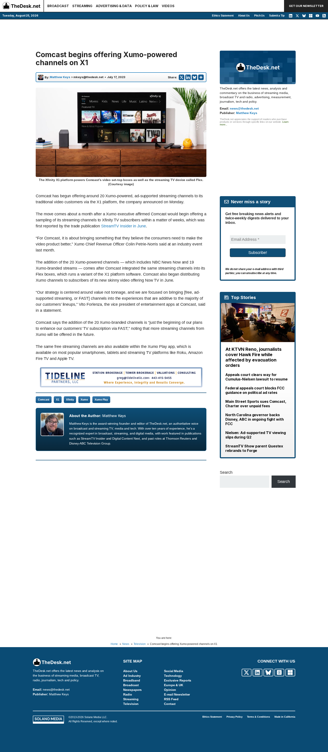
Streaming (130, 699)
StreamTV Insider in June (123, 226)
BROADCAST (58, 6)
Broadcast (131, 685)
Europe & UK (173, 685)
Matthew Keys (60, 77)
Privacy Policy (234, 716)
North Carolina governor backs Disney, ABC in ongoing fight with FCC (254, 419)
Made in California (284, 716)
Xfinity (70, 399)
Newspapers (132, 690)
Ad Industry (132, 675)
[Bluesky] (194, 77)
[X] (181, 77)
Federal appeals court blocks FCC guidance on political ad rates (254, 390)
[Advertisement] (164, 35)
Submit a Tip (276, 15)
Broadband (131, 680)
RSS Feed (171, 699)
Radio (127, 694)
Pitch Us (259, 15)
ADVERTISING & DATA (114, 6)
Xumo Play (101, 399)
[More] (201, 77)
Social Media (173, 671)
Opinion (170, 690)
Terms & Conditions (258, 716)
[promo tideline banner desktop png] (121, 386)
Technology (173, 675)
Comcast (43, 399)
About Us (244, 15)
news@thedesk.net (244, 108)
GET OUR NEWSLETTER (306, 6)
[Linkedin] (188, 77)
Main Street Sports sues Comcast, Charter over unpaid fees (255, 403)
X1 (57, 399)
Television (131, 704)
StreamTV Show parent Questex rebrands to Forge (254, 448)
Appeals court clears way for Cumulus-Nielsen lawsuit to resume (256, 376)
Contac (169, 704)
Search (226, 472)
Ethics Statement (222, 15)
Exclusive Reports (177, 680)
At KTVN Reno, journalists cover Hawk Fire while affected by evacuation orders (253, 357)
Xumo (84, 399)
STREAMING (82, 6)
